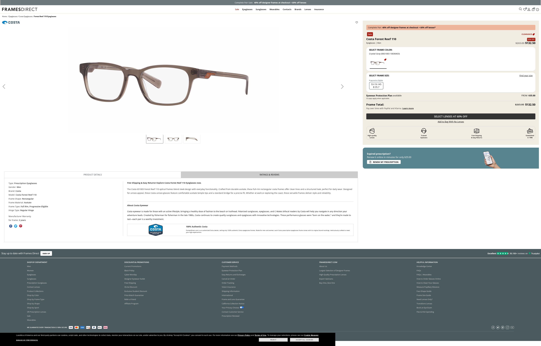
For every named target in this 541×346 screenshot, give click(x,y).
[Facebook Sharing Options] (10, 225)
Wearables (275, 9)
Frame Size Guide (424, 295)
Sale (237, 9)
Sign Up (46, 253)
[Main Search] (520, 9)
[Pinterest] (502, 327)
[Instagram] (507, 327)
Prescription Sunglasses (37, 282)
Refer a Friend (130, 299)
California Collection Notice (233, 303)
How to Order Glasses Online (429, 278)
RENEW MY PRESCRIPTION (385, 162)
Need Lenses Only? (425, 299)
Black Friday (129, 270)
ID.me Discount (130, 287)
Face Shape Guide (424, 291)
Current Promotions (132, 266)
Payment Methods (229, 266)
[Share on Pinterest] (20, 225)
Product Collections (35, 291)
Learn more (408, 108)
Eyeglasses (247, 9)
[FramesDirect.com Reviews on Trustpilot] (427, 253)
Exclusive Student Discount (135, 291)
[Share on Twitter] (15, 225)
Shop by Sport (33, 307)
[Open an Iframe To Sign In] (528, 9)
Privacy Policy (244, 335)
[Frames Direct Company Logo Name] (19, 9)
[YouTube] (512, 327)
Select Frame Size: (379, 75)
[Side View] (191, 139)
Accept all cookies (304, 340)
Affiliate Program (131, 303)
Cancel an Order (228, 278)
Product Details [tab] (93, 174)
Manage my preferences (27, 340)
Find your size (526, 75)
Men (29, 266)
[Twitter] (498, 327)
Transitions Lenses (424, 303)
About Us (323, 266)
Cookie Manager (311, 335)
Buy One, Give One (327, 282)
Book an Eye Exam (424, 307)
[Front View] (173, 139)
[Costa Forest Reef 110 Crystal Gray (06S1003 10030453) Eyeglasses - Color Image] (378, 63)
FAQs (419, 270)
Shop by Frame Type (35, 299)
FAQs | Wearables (424, 274)
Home (4, 16)
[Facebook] (493, 327)
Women (30, 270)
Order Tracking (228, 282)
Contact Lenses (33, 287)
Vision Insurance (229, 287)
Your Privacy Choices (230, 307)
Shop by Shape (33, 303)
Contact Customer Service (232, 311)
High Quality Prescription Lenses (332, 274)
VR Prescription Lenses (36, 311)
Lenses (307, 9)
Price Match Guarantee (134, 295)
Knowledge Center (424, 266)
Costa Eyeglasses (26, 16)
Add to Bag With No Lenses (451, 121)
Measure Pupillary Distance (428, 287)
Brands (298, 9)
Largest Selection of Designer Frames (334, 270)
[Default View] (154, 139)
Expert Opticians (326, 278)
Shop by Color (33, 295)
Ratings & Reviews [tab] (269, 174)
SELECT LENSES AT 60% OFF (450, 116)
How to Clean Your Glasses (428, 282)
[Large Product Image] (173, 79)
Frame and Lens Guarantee (233, 299)
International (227, 295)
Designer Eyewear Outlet (134, 278)
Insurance (319, 9)
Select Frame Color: (380, 49)
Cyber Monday (130, 274)
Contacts (287, 9)
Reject (273, 340)
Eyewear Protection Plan (379, 95)
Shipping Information (231, 291)
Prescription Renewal (230, 316)
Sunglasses (261, 9)
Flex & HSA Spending (425, 311)
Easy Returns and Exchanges (234, 274)
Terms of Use (260, 335)
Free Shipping (130, 282)
